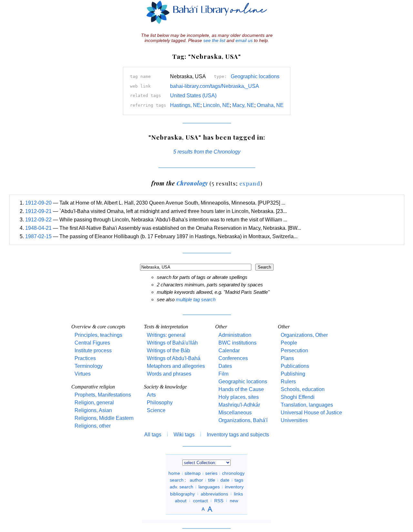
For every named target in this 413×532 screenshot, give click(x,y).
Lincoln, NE (216, 105)
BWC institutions (237, 343)
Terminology (89, 366)
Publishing (293, 374)
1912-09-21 (38, 211)
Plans (287, 358)
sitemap (193, 473)
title (211, 480)
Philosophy (160, 402)
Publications (295, 366)
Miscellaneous (235, 412)
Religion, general (94, 402)
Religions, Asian (93, 410)
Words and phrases (169, 374)
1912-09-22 (38, 219)
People (289, 343)
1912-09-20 (38, 203)
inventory (234, 486)
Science (156, 410)
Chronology (192, 183)
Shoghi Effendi (298, 397)
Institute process (93, 350)
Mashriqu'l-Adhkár (239, 405)
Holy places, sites (238, 397)
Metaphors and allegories (176, 366)
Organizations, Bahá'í (242, 420)
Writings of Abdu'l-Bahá (173, 358)
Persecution (294, 350)
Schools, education (303, 389)
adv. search (181, 486)
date (224, 480)
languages (209, 486)
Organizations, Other (304, 335)
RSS (218, 500)
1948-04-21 (38, 228)
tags (239, 480)
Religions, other (93, 426)
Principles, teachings (98, 335)
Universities (294, 420)
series (211, 473)
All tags (152, 434)
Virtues (83, 374)
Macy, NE (243, 105)
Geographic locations (255, 76)
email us (244, 40)
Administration (234, 335)
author (196, 480)
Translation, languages (307, 405)
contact (200, 500)
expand (249, 183)
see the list (214, 40)
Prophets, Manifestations (103, 395)
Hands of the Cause (241, 389)
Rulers (288, 381)
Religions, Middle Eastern (104, 418)
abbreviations (214, 493)
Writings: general (166, 335)
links (238, 493)
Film (223, 374)
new (234, 500)
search (177, 480)
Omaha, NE (270, 105)
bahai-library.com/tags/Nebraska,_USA (214, 86)
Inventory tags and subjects (238, 434)
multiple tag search (196, 299)
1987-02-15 (38, 236)
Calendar (229, 350)
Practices (85, 358)
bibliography (182, 493)
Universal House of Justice (311, 412)
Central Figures (92, 343)
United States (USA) (193, 95)
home (174, 473)
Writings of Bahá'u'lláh (172, 343)
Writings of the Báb (168, 350)
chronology (233, 473)
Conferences (233, 358)
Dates (225, 366)
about (180, 500)
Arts (151, 395)
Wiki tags (184, 434)
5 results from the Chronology (206, 151)
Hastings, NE (185, 105)
